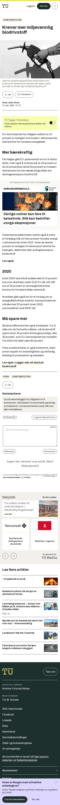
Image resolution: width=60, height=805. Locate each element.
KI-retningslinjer (11, 748)
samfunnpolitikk (12, 20)
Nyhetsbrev (8, 731)
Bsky (5, 725)
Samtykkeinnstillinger (14, 737)
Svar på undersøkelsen (15, 799)
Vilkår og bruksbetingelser (17, 743)
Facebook (8, 714)
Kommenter (26, 94)
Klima (6, 377)
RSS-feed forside (12, 708)
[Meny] (55, 6)
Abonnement (10, 770)
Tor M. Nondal (10, 699)
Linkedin (7, 720)
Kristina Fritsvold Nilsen (16, 688)
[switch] (52, 122)
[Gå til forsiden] (5, 6)
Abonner (44, 6)
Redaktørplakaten (26, 760)
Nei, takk (35, 799)
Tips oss (50, 671)
